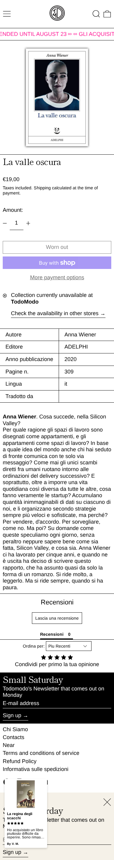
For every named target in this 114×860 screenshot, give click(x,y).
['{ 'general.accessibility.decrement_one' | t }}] (5, 223)
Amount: (13, 210)
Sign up (12, 715)
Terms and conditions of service (41, 753)
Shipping (42, 187)
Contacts (13, 737)
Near (9, 745)
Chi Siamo (15, 729)
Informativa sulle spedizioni (35, 769)
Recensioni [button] (52, 634)
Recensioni (57, 602)
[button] (96, 13)
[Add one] (28, 223)
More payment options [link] (57, 277)
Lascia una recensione (57, 618)
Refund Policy (19, 761)
